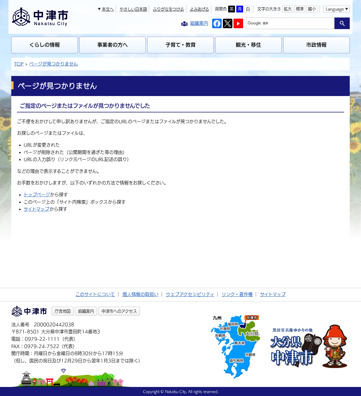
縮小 (312, 9)
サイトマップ (36, 209)
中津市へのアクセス (119, 311)
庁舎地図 (63, 311)
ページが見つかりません (53, 64)
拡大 (288, 9)
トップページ (37, 194)
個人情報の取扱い (140, 294)
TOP (19, 64)
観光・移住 (248, 44)
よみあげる (199, 9)
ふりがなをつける (168, 9)
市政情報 (316, 44)
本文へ (108, 9)
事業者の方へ (112, 44)
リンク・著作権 (237, 294)
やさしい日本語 (133, 9)
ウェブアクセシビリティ (190, 294)
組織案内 (86, 311)
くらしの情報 (44, 44)
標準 (300, 9)
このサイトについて (95, 294)
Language (335, 9)
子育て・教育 (181, 44)
